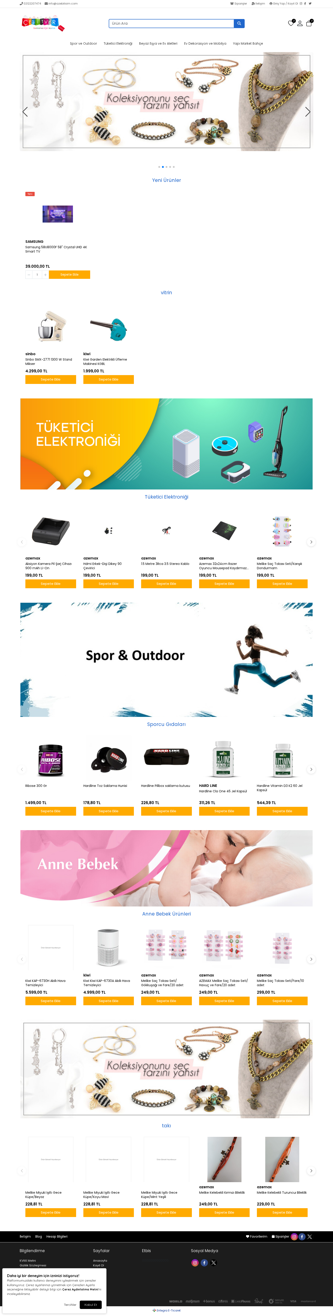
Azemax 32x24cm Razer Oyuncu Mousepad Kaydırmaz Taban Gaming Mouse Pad (223, 566)
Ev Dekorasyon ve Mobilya (205, 43)
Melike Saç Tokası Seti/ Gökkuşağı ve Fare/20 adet (162, 983)
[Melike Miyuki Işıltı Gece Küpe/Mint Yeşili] (166, 1159)
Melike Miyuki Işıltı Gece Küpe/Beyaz (43, 1195)
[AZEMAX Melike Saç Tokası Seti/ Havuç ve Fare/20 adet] (224, 947)
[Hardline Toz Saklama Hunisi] (108, 758)
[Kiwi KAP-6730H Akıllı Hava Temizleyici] (50, 947)
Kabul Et (90, 1305)
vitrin (166, 292)
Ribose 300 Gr (36, 786)
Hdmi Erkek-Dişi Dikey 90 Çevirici (102, 566)
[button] (309, 24)
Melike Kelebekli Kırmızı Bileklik (222, 1193)
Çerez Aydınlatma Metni (80, 1289)
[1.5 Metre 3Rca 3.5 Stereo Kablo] (166, 530)
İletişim (260, 3)
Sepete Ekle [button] (69, 274)
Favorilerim (258, 1236)
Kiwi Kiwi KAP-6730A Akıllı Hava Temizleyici (106, 983)
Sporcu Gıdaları (166, 724)
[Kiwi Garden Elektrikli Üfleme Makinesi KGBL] (108, 326)
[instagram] (294, 1236)
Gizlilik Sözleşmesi (33, 1265)
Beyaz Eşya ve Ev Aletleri (158, 43)
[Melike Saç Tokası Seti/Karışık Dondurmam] (282, 530)
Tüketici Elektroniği (118, 43)
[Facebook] (306, 4)
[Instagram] (302, 4)
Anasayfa (100, 1260)
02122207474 (32, 3)
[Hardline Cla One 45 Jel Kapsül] (224, 758)
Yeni (30, 194)
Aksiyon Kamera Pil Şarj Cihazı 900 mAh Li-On (48, 566)
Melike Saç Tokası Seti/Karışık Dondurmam (279, 566)
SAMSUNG (34, 241)
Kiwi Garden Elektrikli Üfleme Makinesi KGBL (105, 361)
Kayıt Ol (98, 1265)
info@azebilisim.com (63, 3)
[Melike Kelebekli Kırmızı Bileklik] (224, 1159)
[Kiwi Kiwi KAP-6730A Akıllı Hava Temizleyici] (108, 947)
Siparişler (241, 3)
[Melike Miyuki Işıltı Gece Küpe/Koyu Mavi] (108, 1159)
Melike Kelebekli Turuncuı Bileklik (282, 1193)
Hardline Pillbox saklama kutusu (165, 786)
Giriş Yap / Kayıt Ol (285, 3)
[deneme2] (166, 90)
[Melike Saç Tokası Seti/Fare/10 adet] (282, 947)
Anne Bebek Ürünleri (166, 914)
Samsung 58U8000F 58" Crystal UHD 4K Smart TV (56, 249)
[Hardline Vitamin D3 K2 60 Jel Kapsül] (282, 758)
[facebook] (302, 1236)
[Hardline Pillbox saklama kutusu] (166, 758)
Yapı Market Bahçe (248, 43)
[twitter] (309, 1236)
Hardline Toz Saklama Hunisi (105, 786)
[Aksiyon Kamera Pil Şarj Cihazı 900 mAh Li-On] (50, 530)
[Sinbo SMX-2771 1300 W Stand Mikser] (50, 326)
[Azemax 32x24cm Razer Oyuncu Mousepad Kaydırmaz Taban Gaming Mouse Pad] (224, 530)
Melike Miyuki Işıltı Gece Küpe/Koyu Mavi (101, 1195)
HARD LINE (208, 785)
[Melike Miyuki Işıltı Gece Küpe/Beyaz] (50, 1159)
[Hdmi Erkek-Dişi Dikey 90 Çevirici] (108, 530)
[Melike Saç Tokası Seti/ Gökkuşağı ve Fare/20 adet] (166, 947)
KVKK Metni (28, 1260)
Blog (39, 1236)
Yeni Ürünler (166, 180)
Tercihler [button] (70, 1305)
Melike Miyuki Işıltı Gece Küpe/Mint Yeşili (159, 1195)
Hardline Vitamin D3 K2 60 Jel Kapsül (279, 788)
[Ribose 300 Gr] (50, 758)
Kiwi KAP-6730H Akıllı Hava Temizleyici (45, 983)
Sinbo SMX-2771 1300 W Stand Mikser (48, 361)
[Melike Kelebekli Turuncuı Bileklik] (282, 1159)
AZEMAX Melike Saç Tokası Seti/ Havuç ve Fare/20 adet (223, 983)
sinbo (30, 354)
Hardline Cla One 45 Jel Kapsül (223, 791)
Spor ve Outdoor (83, 43)
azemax (32, 558)
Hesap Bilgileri (57, 1236)
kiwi (86, 354)
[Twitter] (311, 4)
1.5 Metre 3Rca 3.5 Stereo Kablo (165, 564)
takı (166, 1125)
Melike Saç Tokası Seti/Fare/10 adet (280, 983)
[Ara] (239, 23)
